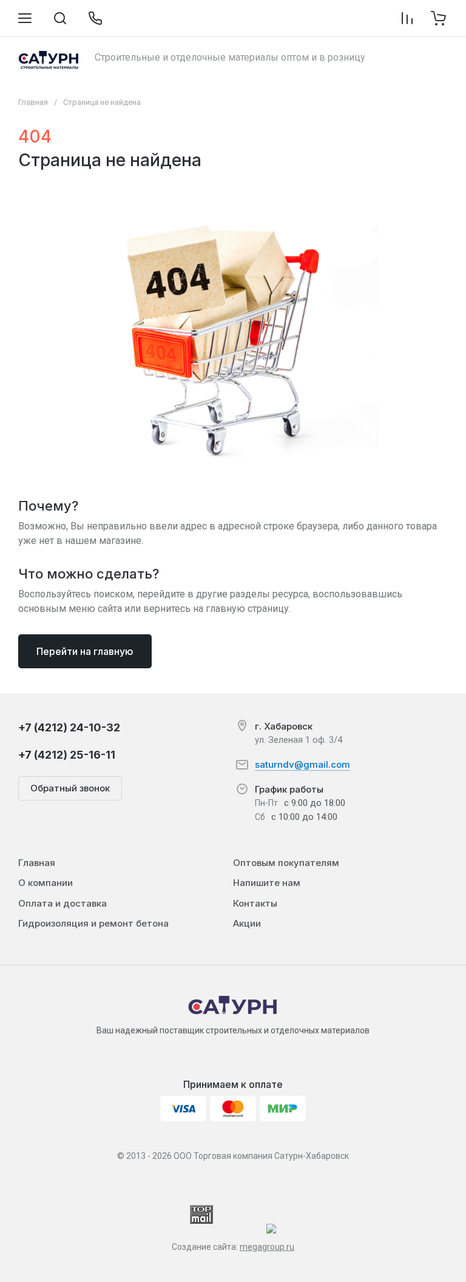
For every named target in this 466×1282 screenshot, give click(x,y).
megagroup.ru (267, 1247)
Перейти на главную (84, 651)
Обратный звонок (70, 788)
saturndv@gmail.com (302, 764)
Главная (33, 102)
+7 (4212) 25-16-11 (66, 754)
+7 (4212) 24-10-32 (69, 727)
